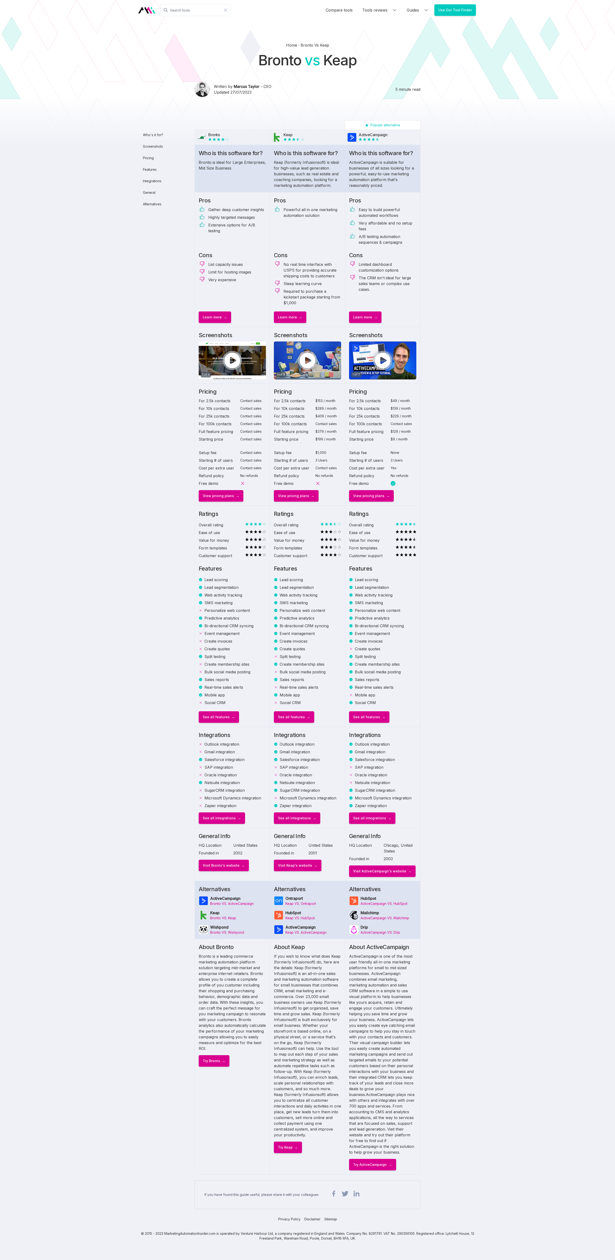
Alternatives (152, 204)
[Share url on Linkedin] (356, 1193)
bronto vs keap (315, 45)
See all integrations (219, 818)
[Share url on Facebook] (333, 1193)
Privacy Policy (289, 1219)
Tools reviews (374, 10)
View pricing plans (218, 496)
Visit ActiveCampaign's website (379, 871)
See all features (216, 717)
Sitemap (330, 1219)
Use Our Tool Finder (455, 10)
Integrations (152, 181)
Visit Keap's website (295, 865)
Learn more (212, 317)
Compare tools (339, 10)
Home (292, 45)
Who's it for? (153, 135)
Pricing (148, 158)
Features (150, 169)
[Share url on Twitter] (345, 1193)
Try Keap (285, 1147)
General (149, 192)
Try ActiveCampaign (370, 1165)
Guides (413, 10)
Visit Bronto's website (221, 865)
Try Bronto (211, 1061)
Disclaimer (312, 1219)
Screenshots (153, 146)
